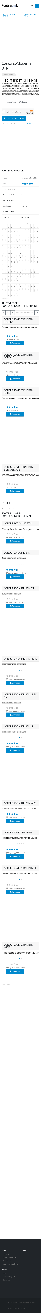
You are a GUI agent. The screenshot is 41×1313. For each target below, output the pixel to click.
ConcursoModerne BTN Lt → (30, 15)
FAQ (4, 1273)
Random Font (7, 1261)
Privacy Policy (25, 1308)
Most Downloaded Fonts (10, 1264)
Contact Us (6, 1280)
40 (8, 312)
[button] (18, 564)
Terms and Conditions (27, 124)
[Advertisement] (20, 40)
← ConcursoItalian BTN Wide (9, 15)
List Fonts (6, 1254)
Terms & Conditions (13, 1308)
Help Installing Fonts (9, 1277)
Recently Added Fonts (10, 1258)
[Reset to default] (36, 312)
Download (15, 343)
